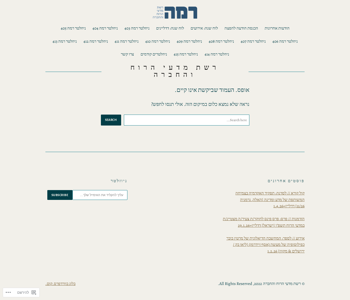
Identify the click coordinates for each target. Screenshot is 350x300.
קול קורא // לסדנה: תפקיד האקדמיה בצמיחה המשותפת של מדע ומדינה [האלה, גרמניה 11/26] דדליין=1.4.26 (270, 199)
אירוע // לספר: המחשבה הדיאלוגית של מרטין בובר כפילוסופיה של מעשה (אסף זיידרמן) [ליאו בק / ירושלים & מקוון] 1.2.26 (265, 244)
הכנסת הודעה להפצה (241, 28)
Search (111, 119)
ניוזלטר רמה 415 (186, 54)
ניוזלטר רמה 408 (221, 41)
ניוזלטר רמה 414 (217, 54)
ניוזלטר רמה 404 (105, 28)
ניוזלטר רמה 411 (127, 41)
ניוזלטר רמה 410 (157, 41)
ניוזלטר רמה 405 (73, 28)
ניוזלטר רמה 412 (95, 41)
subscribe (59, 195)
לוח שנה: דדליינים (170, 28)
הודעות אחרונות (277, 28)
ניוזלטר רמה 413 (64, 41)
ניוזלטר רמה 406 (285, 41)
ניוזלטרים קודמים (154, 54)
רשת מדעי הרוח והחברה (174, 71)
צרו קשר (127, 54)
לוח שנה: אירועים (204, 28)
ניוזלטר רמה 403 (137, 28)
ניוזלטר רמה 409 (189, 41)
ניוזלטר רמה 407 (253, 41)
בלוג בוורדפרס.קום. (60, 283)
